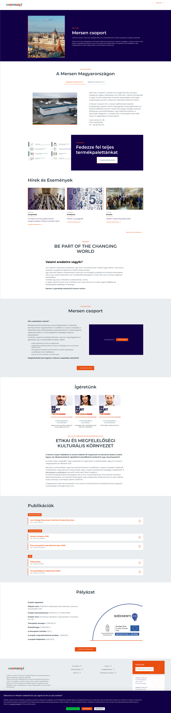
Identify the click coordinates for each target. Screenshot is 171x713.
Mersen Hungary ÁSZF (39, 536)
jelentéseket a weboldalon (56, 472)
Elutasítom (87, 709)
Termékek (75, 666)
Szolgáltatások (107, 669)
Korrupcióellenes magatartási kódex (45, 571)
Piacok (107, 666)
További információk (34, 224)
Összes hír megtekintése (133, 232)
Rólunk (75, 673)
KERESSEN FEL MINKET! (145, 669)
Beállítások (99, 709)
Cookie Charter (15, 704)
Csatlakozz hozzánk (107, 673)
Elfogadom (122, 339)
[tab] (75, 82)
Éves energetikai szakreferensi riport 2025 (47, 545)
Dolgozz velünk (86, 368)
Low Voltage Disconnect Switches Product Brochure (52, 520)
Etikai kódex (35, 562)
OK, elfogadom (73, 709)
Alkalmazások (76, 669)
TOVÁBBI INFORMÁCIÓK (107, 160)
